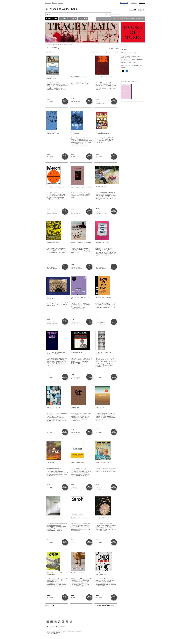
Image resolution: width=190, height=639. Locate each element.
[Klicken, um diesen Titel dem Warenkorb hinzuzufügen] (65, 104)
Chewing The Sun (56, 632)
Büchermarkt (64, 18)
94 (100, 52)
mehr (48, 99)
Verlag (73, 18)
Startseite (48, 3)
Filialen (54, 3)
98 (107, 52)
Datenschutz (53, 627)
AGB (48, 627)
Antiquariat (83, 18)
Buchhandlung (51, 18)
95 (102, 52)
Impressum (62, 627)
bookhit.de (55, 633)
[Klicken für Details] (57, 65)
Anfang (93, 52)
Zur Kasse (134, 3)
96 (104, 52)
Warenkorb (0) (124, 3)
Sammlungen (69, 44)
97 (105, 52)
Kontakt (60, 3)
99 (109, 52)
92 (97, 52)
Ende (117, 52)
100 (111, 52)
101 (113, 52)
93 (99, 52)
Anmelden (142, 3)
